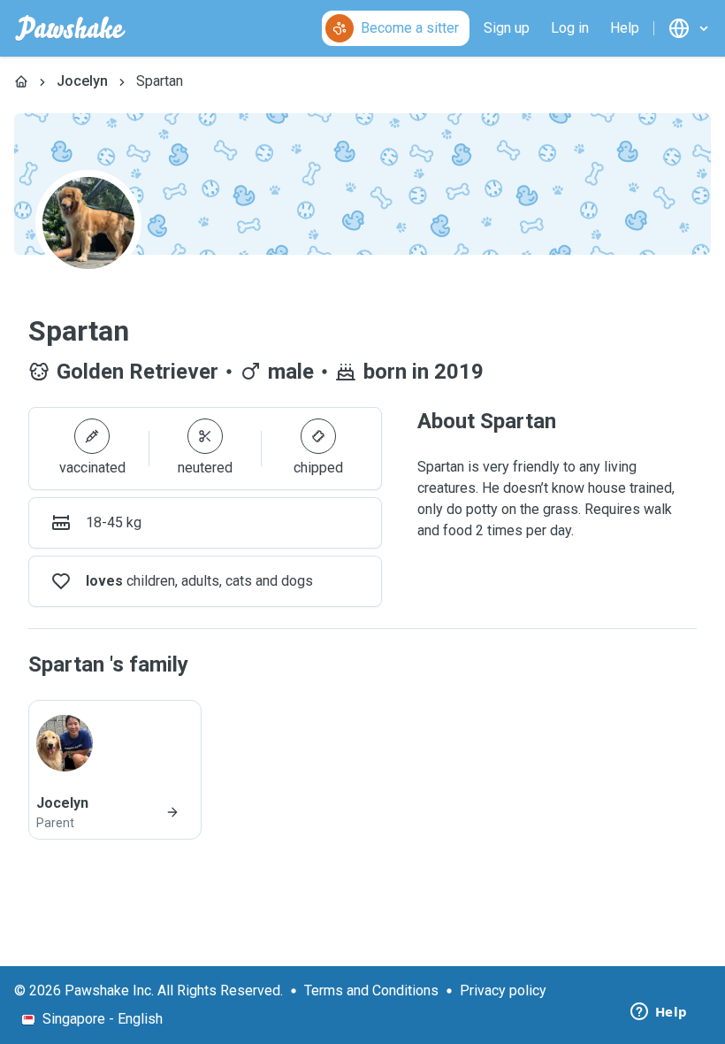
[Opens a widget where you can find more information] (658, 1013)
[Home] (21, 81)
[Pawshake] (70, 28)
